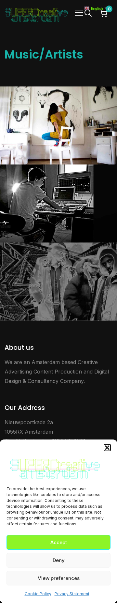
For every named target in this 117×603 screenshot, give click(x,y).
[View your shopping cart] (103, 13)
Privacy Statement (72, 593)
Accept (58, 542)
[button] (107, 447)
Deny (59, 560)
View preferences (59, 578)
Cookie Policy (38, 593)
